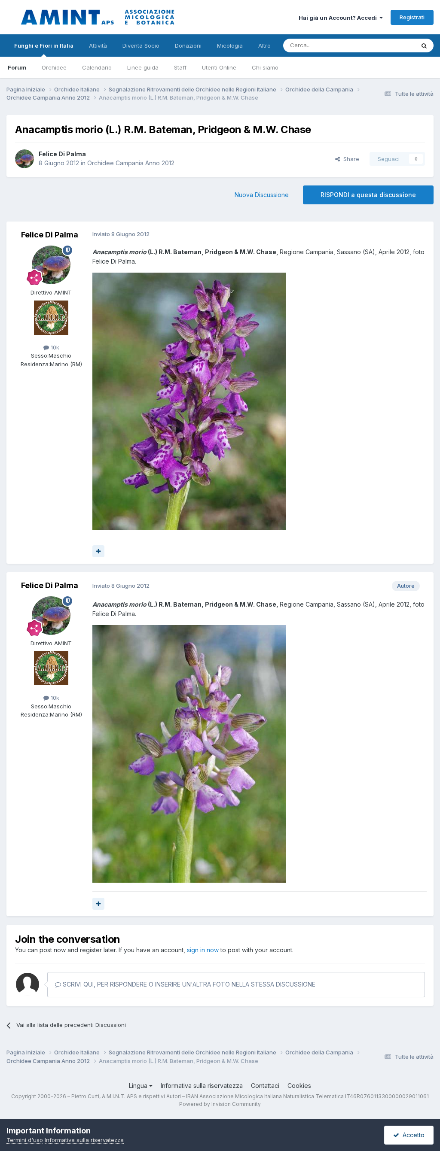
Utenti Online (219, 67)
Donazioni (188, 45)
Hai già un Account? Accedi (339, 17)
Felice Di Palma (62, 154)
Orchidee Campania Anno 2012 (130, 163)
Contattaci (265, 1085)
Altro (264, 45)
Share (349, 158)
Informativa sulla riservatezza (202, 1085)
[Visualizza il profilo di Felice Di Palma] (24, 158)
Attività (98, 45)
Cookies (299, 1085)
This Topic (389, 45)
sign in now (203, 950)
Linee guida (143, 67)
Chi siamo (265, 67)
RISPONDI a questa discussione (368, 194)
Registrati (412, 17)
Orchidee (54, 67)
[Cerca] (424, 45)
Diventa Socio (140, 45)
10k (54, 347)
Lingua (139, 1085)
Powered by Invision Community (220, 1104)
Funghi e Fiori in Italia (43, 45)
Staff (180, 67)
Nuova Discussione (262, 194)
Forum (17, 67)
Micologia (230, 45)
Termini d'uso (24, 1139)
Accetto (412, 1135)
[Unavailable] (189, 400)
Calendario (97, 67)
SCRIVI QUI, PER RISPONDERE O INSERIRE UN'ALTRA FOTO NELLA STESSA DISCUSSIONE (188, 984)
